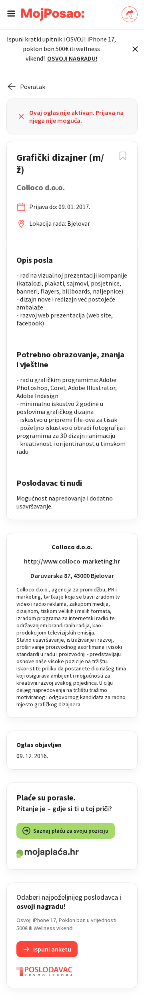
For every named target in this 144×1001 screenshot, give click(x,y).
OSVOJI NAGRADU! (72, 58)
